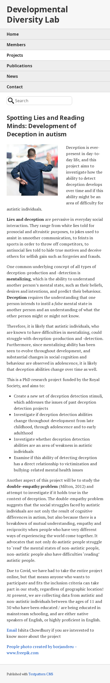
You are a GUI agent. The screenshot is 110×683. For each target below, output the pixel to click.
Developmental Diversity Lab (37, 14)
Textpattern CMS (40, 674)
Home (13, 34)
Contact (15, 87)
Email (12, 630)
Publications (19, 66)
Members (16, 45)
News (12, 76)
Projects (15, 55)
